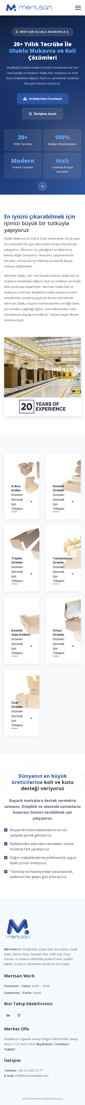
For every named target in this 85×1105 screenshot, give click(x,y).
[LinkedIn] (8, 1015)
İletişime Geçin (45, 114)
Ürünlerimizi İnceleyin (45, 98)
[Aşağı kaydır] (42, 185)
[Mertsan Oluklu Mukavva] (29, 8)
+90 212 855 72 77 (30, 1070)
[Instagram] (19, 1015)
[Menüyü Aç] (78, 8)
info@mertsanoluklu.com (31, 1076)
